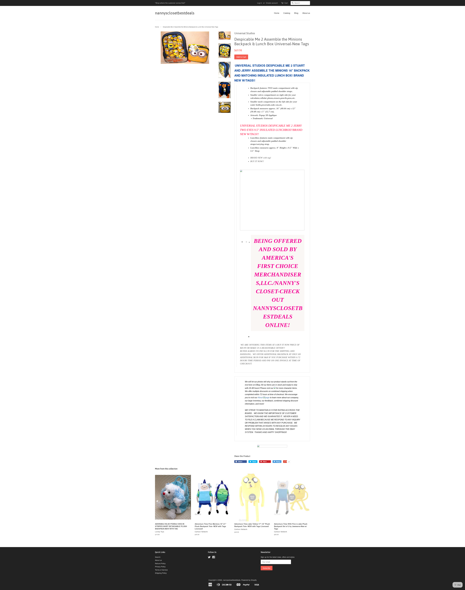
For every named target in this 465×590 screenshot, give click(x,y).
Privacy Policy (160, 566)
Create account (272, 3)
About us (306, 13)
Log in (259, 3)
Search (157, 557)
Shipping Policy (161, 573)
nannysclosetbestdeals (174, 13)
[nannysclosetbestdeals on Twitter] (209, 557)
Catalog (286, 13)
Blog (296, 13)
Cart (286, 3)
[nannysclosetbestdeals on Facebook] (213, 557)
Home (276, 13)
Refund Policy (160, 563)
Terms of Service (161, 570)
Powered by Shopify (249, 580)
